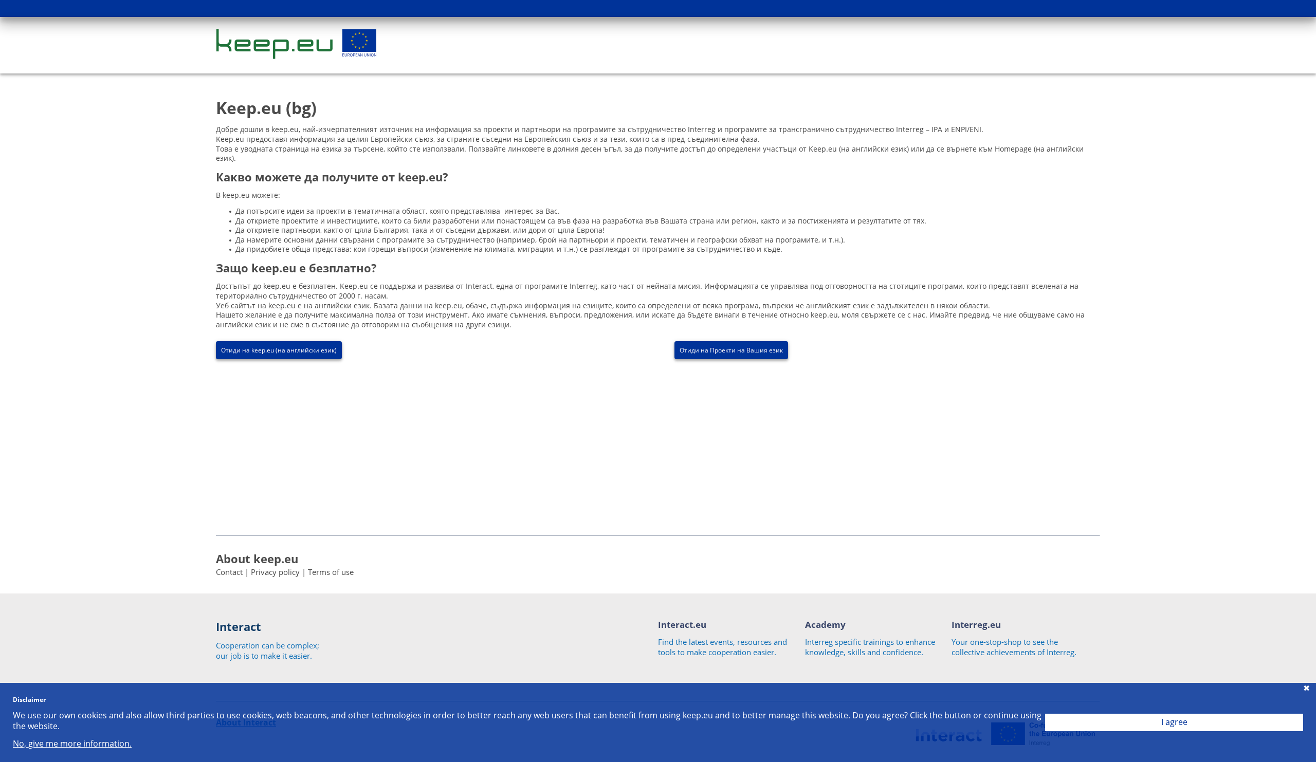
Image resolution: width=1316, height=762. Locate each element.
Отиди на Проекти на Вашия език (731, 350)
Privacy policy (275, 572)
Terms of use (331, 572)
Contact (229, 572)
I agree (1174, 722)
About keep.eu (257, 558)
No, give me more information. (72, 743)
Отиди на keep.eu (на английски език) (279, 350)
